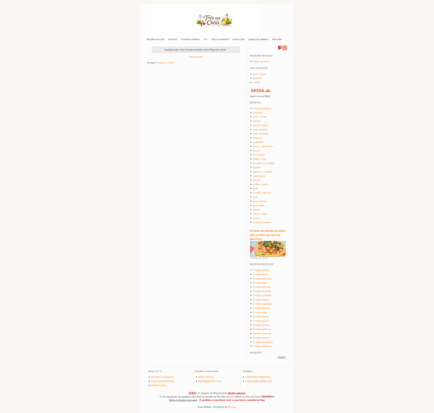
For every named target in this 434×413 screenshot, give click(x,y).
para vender (259, 205)
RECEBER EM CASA (155, 39)
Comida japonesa (261, 329)
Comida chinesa (261, 299)
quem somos (259, 73)
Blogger (232, 406)
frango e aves (259, 158)
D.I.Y (206, 39)
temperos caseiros (262, 222)
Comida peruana (261, 337)
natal (255, 188)
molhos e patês (260, 184)
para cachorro (260, 201)
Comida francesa (261, 307)
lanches (257, 167)
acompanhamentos (262, 108)
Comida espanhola (262, 303)
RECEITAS (172, 39)
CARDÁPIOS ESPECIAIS (258, 381)
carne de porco (260, 129)
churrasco (258, 137)
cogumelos (258, 142)
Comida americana (262, 278)
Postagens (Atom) (165, 62)
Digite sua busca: (261, 61)
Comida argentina (262, 286)
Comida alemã (260, 274)
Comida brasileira (262, 291)
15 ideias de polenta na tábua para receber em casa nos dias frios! (267, 234)
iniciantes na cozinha (263, 163)
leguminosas (259, 175)
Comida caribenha (262, 295)
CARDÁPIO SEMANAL (190, 39)
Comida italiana (261, 324)
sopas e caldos (260, 213)
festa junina (258, 154)
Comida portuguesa (263, 341)
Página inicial (195, 56)
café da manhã (260, 125)
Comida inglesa (261, 320)
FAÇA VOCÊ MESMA (163, 381)
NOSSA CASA (239, 39)
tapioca (256, 218)
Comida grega (260, 312)
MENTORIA (277, 39)
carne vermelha (260, 133)
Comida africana (261, 270)
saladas (256, 209)
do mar (256, 150)
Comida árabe (260, 282)
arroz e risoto (259, 116)
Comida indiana (261, 316)
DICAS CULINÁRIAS (220, 39)
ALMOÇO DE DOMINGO (258, 39)
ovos (255, 196)
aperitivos (258, 112)
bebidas (257, 120)
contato (256, 82)
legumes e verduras (262, 171)
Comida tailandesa (262, 346)
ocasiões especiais (262, 192)
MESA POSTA (205, 376)
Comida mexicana (262, 333)
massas (256, 179)
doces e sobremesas (263, 146)
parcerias (257, 78)
